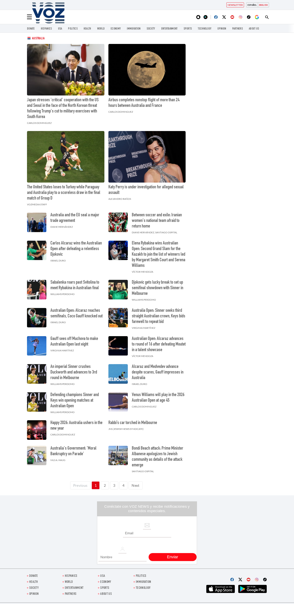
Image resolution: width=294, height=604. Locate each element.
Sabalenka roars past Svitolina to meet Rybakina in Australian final (74, 285)
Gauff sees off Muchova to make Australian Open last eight (74, 342)
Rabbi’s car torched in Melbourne (132, 423)
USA (60, 28)
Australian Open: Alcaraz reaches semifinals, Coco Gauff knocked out (76, 313)
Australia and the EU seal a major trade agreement (74, 218)
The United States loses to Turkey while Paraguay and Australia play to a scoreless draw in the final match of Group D (63, 193)
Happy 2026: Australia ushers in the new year (76, 426)
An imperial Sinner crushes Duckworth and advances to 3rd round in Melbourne (73, 372)
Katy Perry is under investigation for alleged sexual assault (146, 190)
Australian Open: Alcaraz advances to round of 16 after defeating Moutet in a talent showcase (159, 345)
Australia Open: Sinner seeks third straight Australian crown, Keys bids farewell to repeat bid (158, 316)
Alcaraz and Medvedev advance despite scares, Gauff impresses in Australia (157, 372)
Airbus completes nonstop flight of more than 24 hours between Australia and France (143, 103)
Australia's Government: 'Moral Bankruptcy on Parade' (73, 451)
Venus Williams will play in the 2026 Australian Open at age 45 (158, 398)
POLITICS (72, 28)
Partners (237, 28)
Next (135, 485)
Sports (188, 28)
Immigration (133, 28)
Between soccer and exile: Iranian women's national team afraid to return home (157, 221)
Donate (31, 28)
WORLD (101, 28)
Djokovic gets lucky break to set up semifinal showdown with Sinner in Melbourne (157, 288)
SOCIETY (151, 28)
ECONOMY (116, 28)
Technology (204, 28)
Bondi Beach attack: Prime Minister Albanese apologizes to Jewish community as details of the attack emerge (157, 457)
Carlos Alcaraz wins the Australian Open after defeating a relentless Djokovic (76, 249)
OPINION (221, 28)
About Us (254, 28)
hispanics (46, 28)
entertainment (169, 28)
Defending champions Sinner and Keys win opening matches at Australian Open (74, 401)
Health (87, 28)
